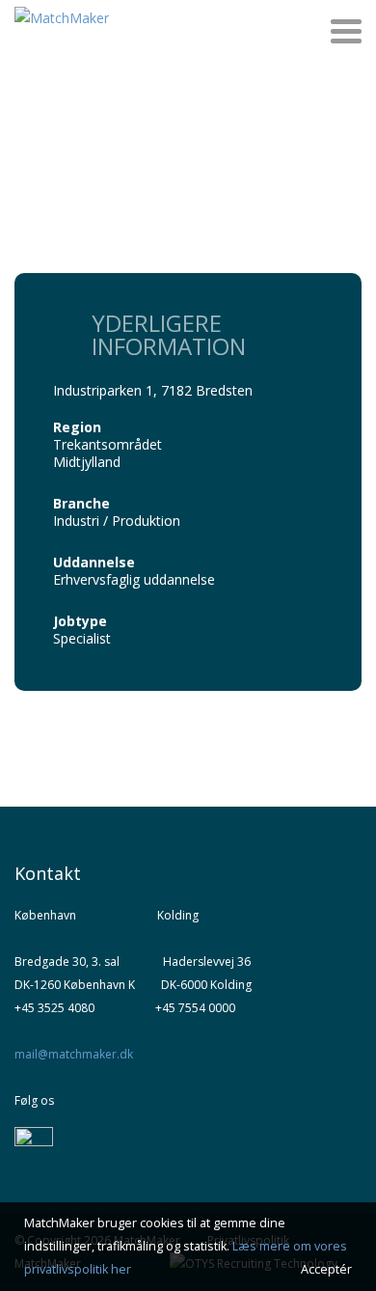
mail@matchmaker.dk (73, 1054)
